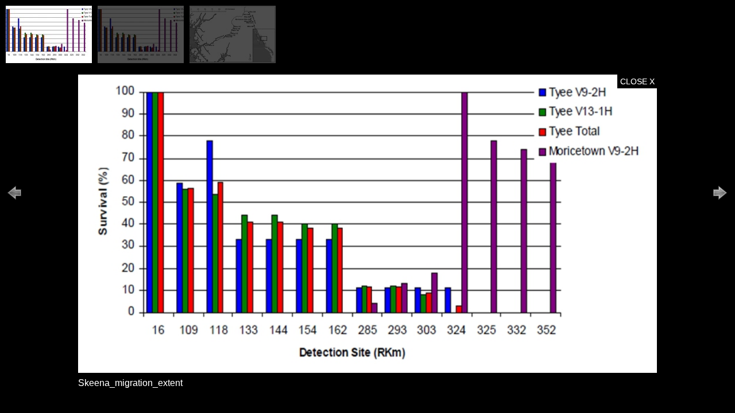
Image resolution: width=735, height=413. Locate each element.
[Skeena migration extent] (49, 60)
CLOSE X (637, 81)
